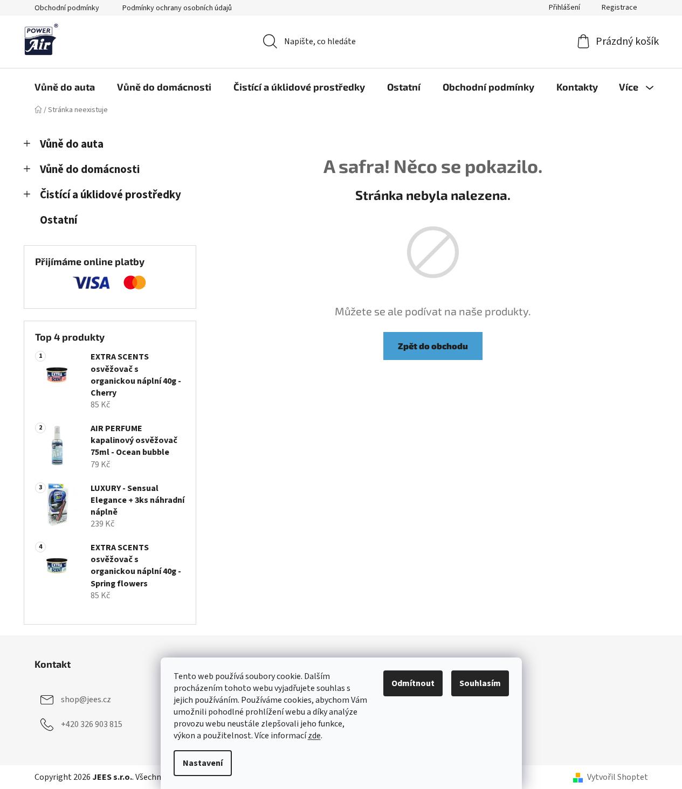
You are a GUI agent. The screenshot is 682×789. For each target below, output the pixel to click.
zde (314, 736)
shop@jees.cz (86, 699)
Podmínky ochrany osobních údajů (177, 8)
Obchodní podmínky (67, 8)
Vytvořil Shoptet (617, 777)
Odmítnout (413, 683)
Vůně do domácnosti (90, 169)
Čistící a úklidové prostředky (110, 195)
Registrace (619, 7)
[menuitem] (65, 86)
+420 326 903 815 (91, 724)
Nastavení (203, 763)
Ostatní (58, 220)
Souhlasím (480, 683)
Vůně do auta (72, 144)
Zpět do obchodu (433, 346)
